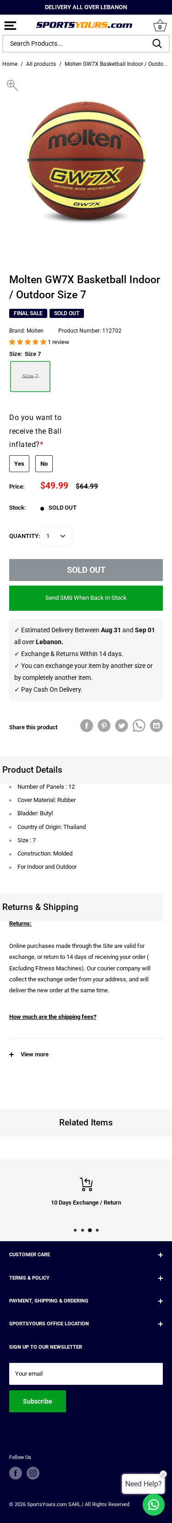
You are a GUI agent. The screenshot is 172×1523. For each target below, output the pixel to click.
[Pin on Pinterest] (104, 725)
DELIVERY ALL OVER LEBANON (86, 7)
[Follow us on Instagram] (33, 1473)
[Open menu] (10, 26)
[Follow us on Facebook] (15, 1473)
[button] (28, 342)
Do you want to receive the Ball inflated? (35, 431)
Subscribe (37, 1401)
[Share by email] (156, 725)
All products (41, 64)
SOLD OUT (86, 570)
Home (9, 64)
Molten (35, 331)
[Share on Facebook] (86, 725)
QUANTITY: (24, 536)
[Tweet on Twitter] (121, 725)
